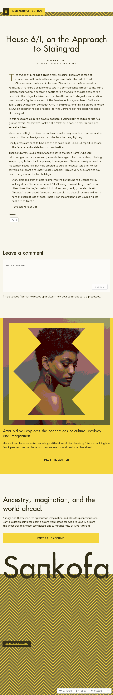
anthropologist (58, 60)
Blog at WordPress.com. (16, 643)
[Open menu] (6, 11)
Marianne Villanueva (27, 11)
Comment (99, 287)
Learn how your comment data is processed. (75, 296)
